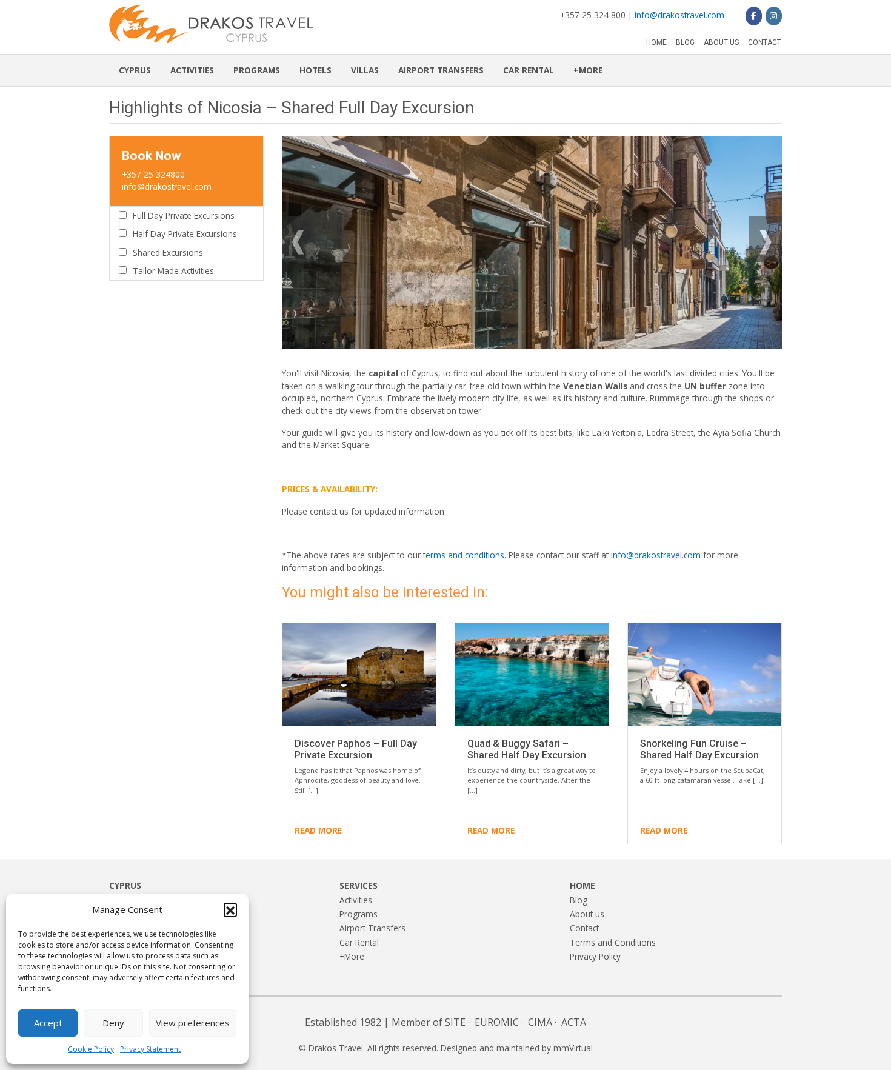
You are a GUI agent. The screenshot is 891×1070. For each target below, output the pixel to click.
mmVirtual (573, 1048)
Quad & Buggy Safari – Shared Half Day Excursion (526, 749)
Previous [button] (298, 235)
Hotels (315, 70)
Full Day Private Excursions (184, 215)
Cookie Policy (91, 1049)
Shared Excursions (168, 252)
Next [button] (765, 235)
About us (721, 42)
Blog (685, 42)
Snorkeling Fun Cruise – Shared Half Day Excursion (699, 749)
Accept (48, 1023)
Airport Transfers (441, 70)
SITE (455, 1022)
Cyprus (135, 70)
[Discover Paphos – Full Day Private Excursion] (359, 674)
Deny (113, 1023)
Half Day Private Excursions (185, 233)
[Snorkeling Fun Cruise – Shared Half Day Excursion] (704, 674)
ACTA (573, 1022)
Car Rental (528, 70)
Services (358, 885)
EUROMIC (497, 1022)
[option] (532, 243)
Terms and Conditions (613, 942)
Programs (256, 70)
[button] (230, 909)
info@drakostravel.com (679, 15)
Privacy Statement (150, 1049)
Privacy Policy (595, 956)
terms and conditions (463, 555)
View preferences (193, 1023)
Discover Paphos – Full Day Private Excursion (356, 749)
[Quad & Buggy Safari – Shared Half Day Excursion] (532, 674)
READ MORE (318, 830)
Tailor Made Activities (173, 270)
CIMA (540, 1022)
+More (587, 70)
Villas (365, 70)
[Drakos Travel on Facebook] (754, 16)
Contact (764, 42)
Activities (192, 70)
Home (656, 42)
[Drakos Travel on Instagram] (774, 16)
